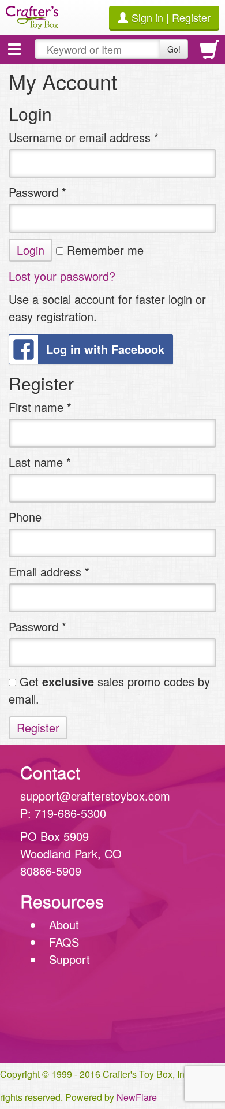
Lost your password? (62, 275)
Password (37, 192)
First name (40, 407)
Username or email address (84, 137)
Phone (25, 516)
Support (69, 959)
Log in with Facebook (105, 349)
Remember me (103, 249)
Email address (49, 571)
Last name (40, 461)
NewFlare (137, 1097)
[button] (14, 49)
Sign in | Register (171, 17)
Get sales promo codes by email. (109, 690)
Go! (174, 49)
